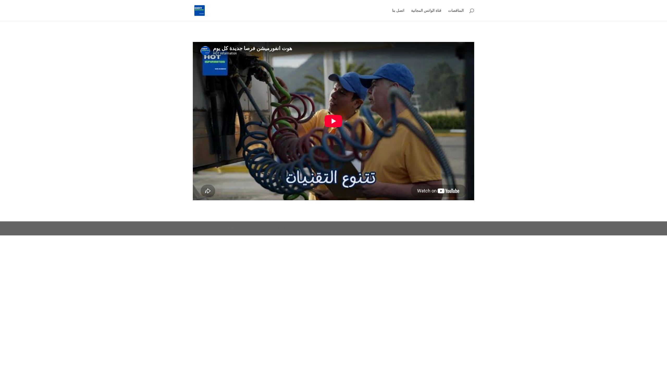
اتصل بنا (398, 11)
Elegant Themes (230, 228)
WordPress (281, 228)
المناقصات (456, 11)
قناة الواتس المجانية (426, 11)
